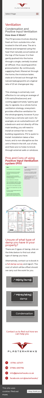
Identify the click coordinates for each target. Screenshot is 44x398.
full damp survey (15, 264)
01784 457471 (16, 363)
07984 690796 (17, 368)
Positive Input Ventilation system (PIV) (21, 162)
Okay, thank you (34, 391)
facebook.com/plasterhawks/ (24, 378)
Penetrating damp (23, 296)
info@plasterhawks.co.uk (22, 373)
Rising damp (23, 279)
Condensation (24, 313)
